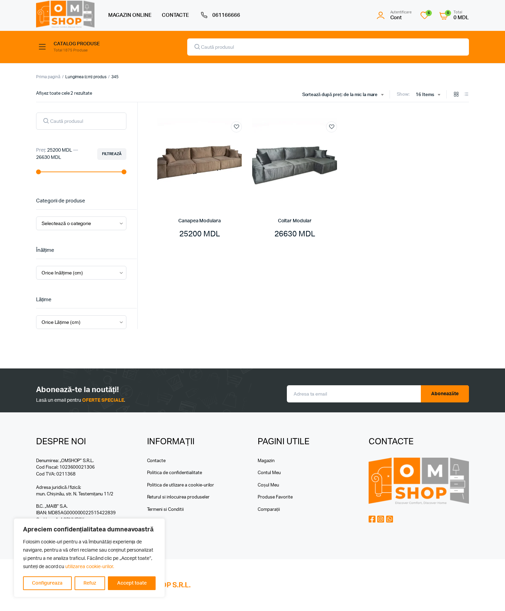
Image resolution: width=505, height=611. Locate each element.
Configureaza (47, 583)
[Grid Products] (456, 95)
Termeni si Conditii (165, 509)
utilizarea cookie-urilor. (89, 566)
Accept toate (132, 583)
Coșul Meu (268, 485)
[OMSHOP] (65, 14)
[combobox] (343, 95)
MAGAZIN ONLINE (130, 15)
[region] (89, 557)
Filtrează (112, 154)
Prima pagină (48, 77)
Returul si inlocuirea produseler (178, 497)
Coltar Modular (295, 221)
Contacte (156, 461)
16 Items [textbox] (425, 95)
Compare (239, 139)
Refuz (89, 583)
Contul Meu (269, 473)
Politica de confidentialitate (174, 473)
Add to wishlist (236, 126)
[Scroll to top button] (489, 595)
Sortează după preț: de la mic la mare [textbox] (340, 95)
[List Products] (466, 95)
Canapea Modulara (199, 221)
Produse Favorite (275, 497)
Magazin (266, 461)
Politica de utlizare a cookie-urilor (180, 485)
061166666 (226, 15)
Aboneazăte (445, 393)
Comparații (269, 509)
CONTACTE (175, 15)
